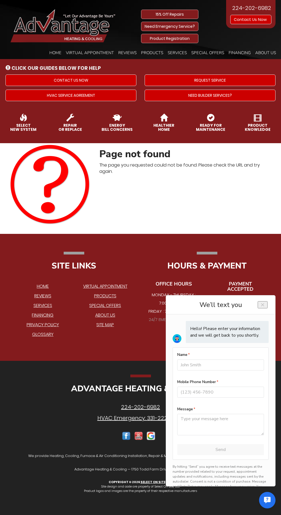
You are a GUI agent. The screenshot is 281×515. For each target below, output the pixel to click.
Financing (240, 53)
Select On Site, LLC (156, 482)
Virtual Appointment (90, 53)
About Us (265, 53)
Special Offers (207, 53)
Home (55, 53)
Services (177, 53)
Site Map (105, 325)
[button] (70, 80)
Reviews (127, 53)
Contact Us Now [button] (251, 19)
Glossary (43, 334)
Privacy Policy (43, 325)
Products (152, 53)
